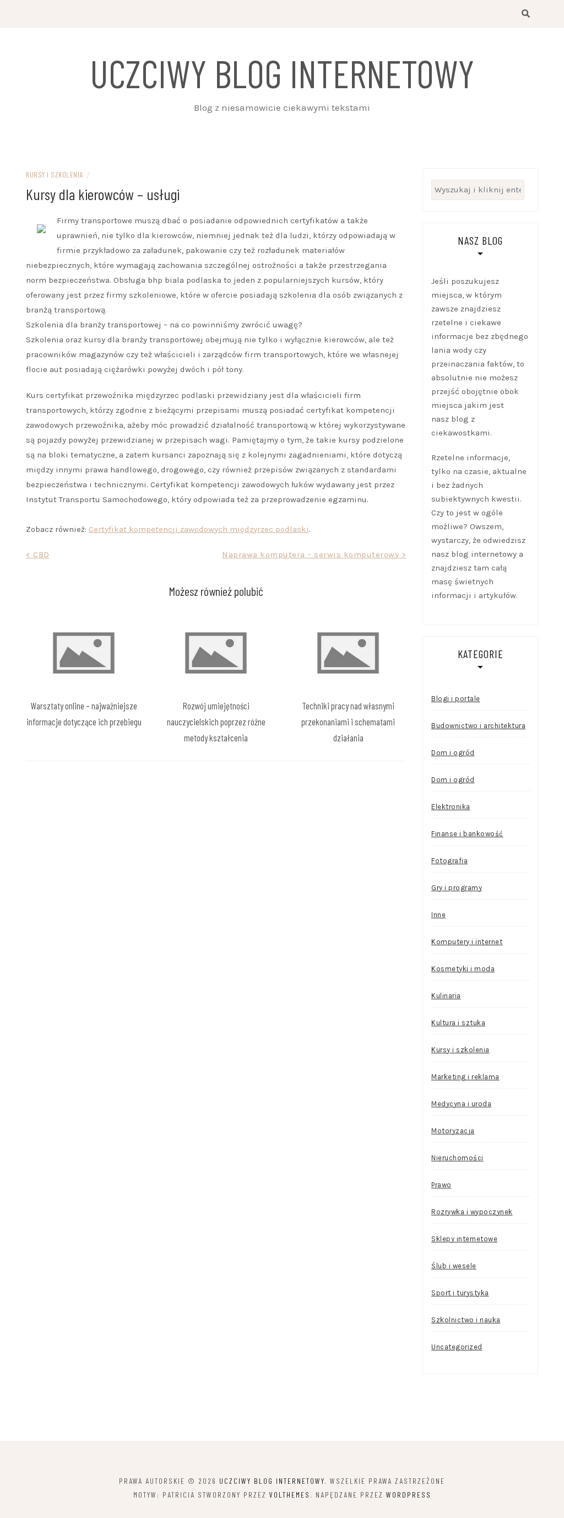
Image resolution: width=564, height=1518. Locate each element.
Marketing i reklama (465, 1077)
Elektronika (450, 807)
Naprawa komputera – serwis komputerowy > (314, 554)
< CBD (38, 554)
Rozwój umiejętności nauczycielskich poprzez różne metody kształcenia (216, 721)
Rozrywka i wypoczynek (472, 1212)
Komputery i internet (466, 942)
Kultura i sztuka (458, 1023)
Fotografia (449, 861)
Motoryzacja (453, 1131)
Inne (438, 915)
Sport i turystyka (460, 1293)
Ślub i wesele (453, 1266)
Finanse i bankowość (467, 834)
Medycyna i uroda (461, 1104)
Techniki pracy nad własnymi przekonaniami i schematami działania (348, 721)
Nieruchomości (457, 1158)
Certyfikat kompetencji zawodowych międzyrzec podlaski (199, 529)
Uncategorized (456, 1347)
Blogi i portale (455, 699)
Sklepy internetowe (464, 1239)
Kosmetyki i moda (463, 969)
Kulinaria (446, 996)
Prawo (441, 1185)
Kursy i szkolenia (54, 174)
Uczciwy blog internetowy (282, 73)
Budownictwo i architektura (478, 726)
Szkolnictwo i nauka (466, 1320)
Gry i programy (456, 888)
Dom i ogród (453, 753)
